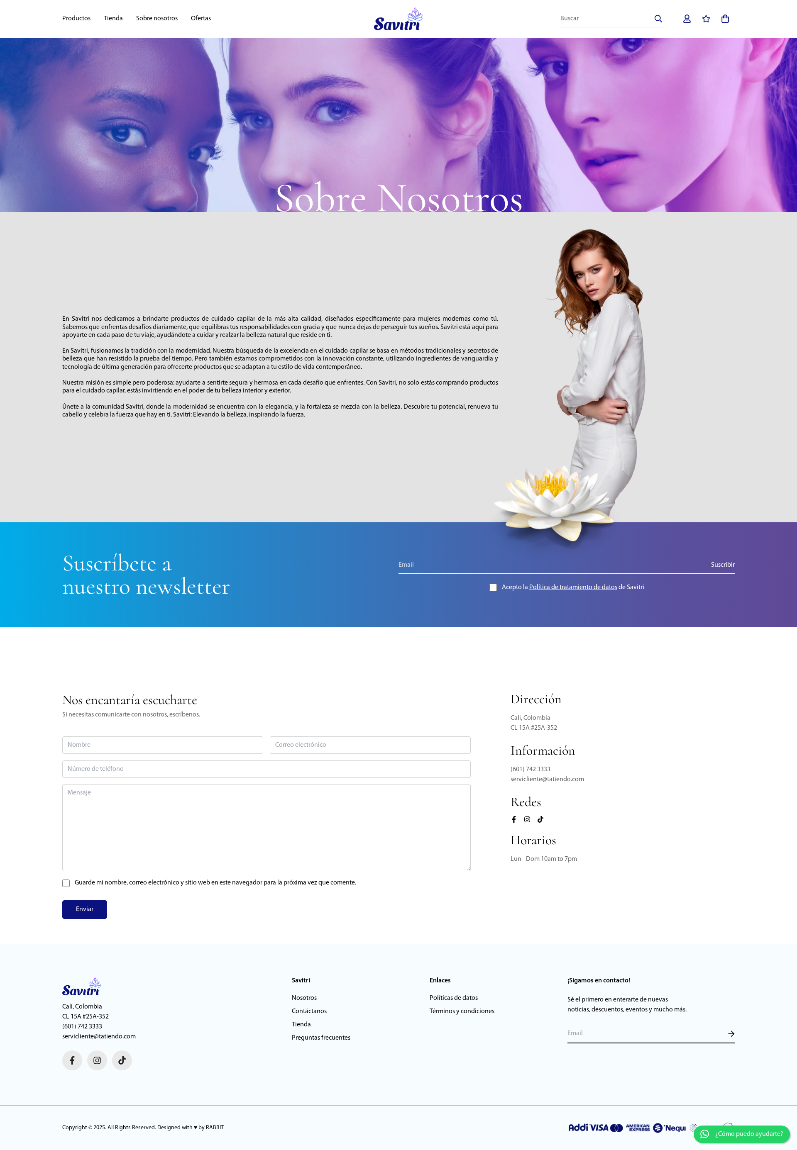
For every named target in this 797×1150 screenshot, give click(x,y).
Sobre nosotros (157, 18)
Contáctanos (309, 1011)
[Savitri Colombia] (398, 19)
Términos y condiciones (462, 1011)
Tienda (113, 18)
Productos (76, 18)
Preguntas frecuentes (321, 1038)
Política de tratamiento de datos (573, 587)
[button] (723, 18)
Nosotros (304, 998)
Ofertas (201, 18)
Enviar (84, 909)
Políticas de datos (454, 998)
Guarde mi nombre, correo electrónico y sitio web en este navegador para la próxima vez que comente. (215, 883)
